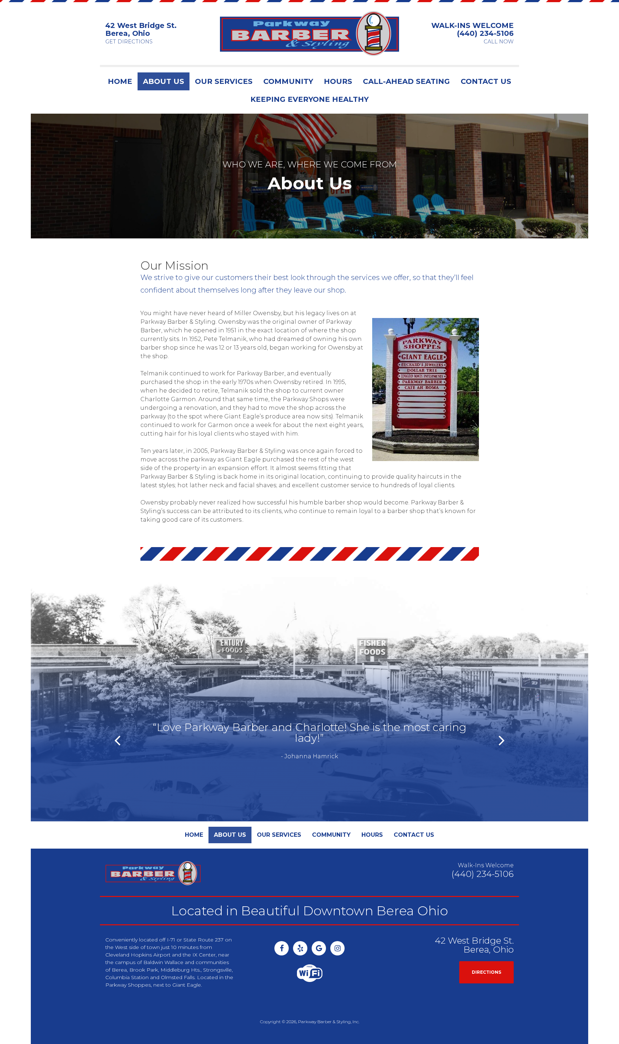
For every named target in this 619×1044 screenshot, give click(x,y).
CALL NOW (499, 41)
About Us (163, 81)
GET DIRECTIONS (129, 41)
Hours (338, 81)
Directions (486, 972)
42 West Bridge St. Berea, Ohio (141, 29)
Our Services (224, 81)
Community (288, 81)
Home (120, 81)
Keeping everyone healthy (309, 99)
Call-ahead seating (406, 81)
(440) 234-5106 (485, 33)
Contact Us (486, 81)
